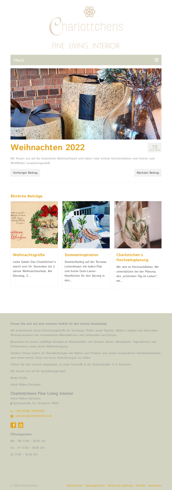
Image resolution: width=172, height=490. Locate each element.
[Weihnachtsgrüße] (34, 224)
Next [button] (158, 249)
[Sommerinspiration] (86, 224)
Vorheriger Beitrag (25, 173)
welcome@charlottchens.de (33, 416)
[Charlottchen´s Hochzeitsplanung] (138, 224)
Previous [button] (14, 249)
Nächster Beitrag (148, 173)
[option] (34, 246)
